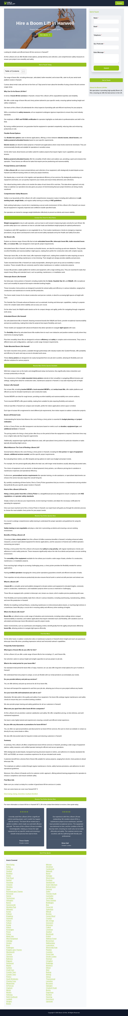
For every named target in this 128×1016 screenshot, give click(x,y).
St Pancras (10, 986)
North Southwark (11, 997)
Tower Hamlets (51, 900)
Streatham (49, 867)
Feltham (9, 914)
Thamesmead (50, 979)
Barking (48, 972)
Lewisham (49, 929)
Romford (49, 995)
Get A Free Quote (45, 853)
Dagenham (49, 992)
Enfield (48, 936)
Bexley (48, 990)
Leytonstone (50, 945)
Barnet (48, 873)
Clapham (9, 988)
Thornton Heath (51, 894)
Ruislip (8, 925)
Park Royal (10, 878)
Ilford (47, 970)
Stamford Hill (50, 882)
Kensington (10, 929)
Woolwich (49, 965)
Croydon (49, 918)
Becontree (49, 983)
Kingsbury (9, 916)
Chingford (49, 961)
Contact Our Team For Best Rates (45, 217)
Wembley (9, 887)
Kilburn (8, 927)
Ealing (15, 794)
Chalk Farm (10, 970)
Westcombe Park (51, 947)
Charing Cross (11, 981)
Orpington (49, 986)
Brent (8, 945)
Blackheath (50, 934)
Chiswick (9, 885)
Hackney (49, 889)
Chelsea (9, 954)
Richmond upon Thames (14, 891)
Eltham (48, 968)
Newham (49, 959)
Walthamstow (50, 943)
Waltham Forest (51, 938)
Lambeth (9, 999)
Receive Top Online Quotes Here (45, 516)
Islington (9, 1001)
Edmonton (49, 925)
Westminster (10, 983)
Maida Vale (10, 936)
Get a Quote (44, 35)
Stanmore (9, 956)
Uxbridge (9, 941)
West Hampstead (12, 938)
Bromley (49, 914)
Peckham (49, 880)
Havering (49, 997)
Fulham (8, 920)
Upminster (49, 1001)
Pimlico (8, 977)
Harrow (8, 896)
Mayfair (8, 965)
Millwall (48, 911)
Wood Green (50, 878)
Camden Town (11, 972)
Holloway (9, 995)
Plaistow (49, 950)
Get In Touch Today (45, 64)
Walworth (49, 871)
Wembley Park (11, 907)
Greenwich (49, 923)
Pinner (8, 932)
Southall (28, 794)
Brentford (35, 794)
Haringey (49, 876)
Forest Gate (50, 954)
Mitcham (49, 864)
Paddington (10, 947)
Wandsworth (10, 952)
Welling (48, 974)
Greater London (51, 956)
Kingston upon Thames (14, 950)
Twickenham (10, 898)
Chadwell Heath (51, 988)
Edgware (9, 961)
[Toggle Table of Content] (22, 71)
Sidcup (48, 977)
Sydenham (49, 909)
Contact (119, 3)
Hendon (9, 943)
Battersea (9, 959)
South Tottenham (51, 885)
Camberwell (50, 869)
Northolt (9, 880)
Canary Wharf (50, 916)
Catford (48, 927)
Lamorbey (49, 981)
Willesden (9, 909)
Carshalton (49, 896)
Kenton (8, 911)
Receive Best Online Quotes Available (45, 365)
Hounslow (9, 882)
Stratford (49, 932)
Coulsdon (49, 952)
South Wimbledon (12, 979)
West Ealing (8, 794)
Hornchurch (50, 999)
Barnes (8, 903)
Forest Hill (49, 907)
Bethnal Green (51, 887)
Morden (8, 992)
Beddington (50, 903)
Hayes (8, 889)
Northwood (10, 963)
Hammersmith (11, 905)
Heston (8, 876)
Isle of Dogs (50, 920)
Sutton (48, 891)
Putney (8, 934)
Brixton (8, 1003)
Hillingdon (9, 900)
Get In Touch (106, 80)
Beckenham (50, 941)
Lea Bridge (49, 898)
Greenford (21, 794)
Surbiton (9, 968)
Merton (8, 990)
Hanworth (9, 918)
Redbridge (49, 963)
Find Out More (45, 633)
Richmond (9, 894)
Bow (47, 905)
